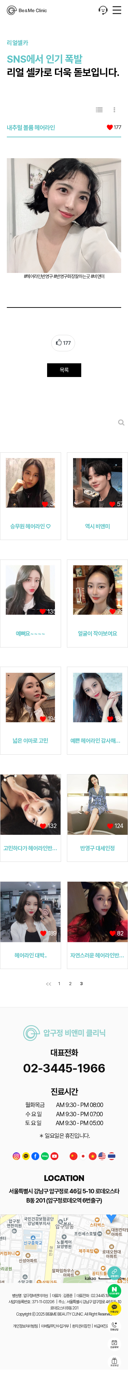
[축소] (119, 1248)
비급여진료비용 (104, 1326)
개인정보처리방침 (25, 1326)
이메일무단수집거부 (55, 1326)
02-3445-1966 (64, 1068)
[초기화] (119, 1261)
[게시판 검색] (121, 422)
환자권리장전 (81, 1326)
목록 (64, 370)
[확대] (119, 1236)
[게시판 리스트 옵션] (114, 110)
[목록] (99, 110)
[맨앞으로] (48, 984)
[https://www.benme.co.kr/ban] (27, 10)
